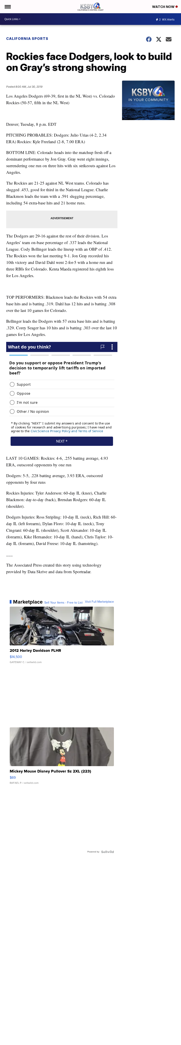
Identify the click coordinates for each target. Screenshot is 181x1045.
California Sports (27, 38)
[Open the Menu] (7, 6)
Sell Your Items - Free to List (63, 602)
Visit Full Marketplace (99, 601)
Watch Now (163, 7)
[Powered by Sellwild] (107, 851)
